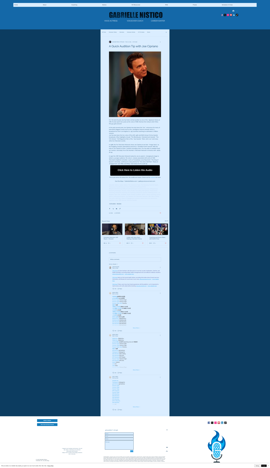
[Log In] (232, 11)
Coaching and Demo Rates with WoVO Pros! (157, 238)
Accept (263, 465)
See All (166, 220)
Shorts (148, 32)
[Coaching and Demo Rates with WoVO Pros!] (158, 229)
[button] (166, 32)
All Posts (104, 32)
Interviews (122, 32)
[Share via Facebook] (109, 208)
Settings (257, 465)
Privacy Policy (50, 465)
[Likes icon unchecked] (113, 289)
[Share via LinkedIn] (116, 208)
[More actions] (160, 42)
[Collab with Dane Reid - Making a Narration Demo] (135, 229)
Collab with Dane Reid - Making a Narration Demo (134, 238)
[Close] (268, 466)
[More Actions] (160, 267)
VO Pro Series (141, 32)
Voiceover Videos (113, 32)
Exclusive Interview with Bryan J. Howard (111, 238)
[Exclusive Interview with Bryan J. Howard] (112, 229)
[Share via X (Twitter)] (113, 208)
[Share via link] (120, 208)
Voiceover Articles (131, 32)
